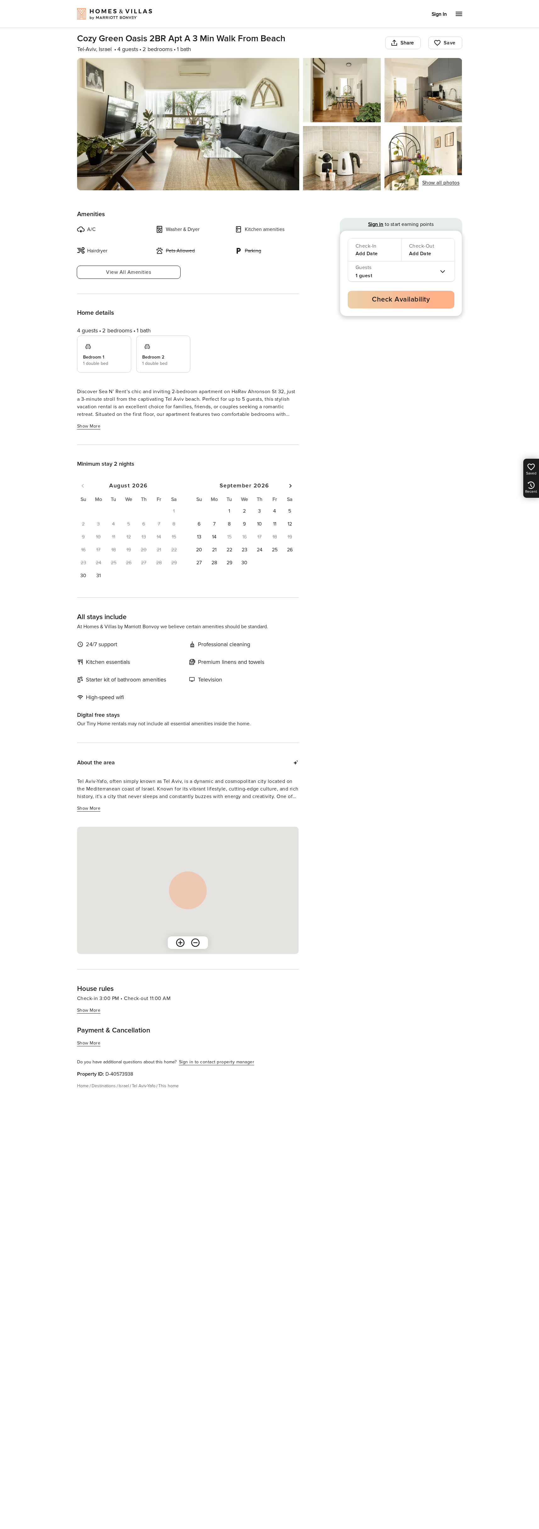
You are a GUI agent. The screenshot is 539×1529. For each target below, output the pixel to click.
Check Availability (401, 299)
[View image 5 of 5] (423, 158)
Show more (89, 426)
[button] (83, 575)
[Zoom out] (195, 943)
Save (450, 43)
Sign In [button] (439, 14)
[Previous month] (82, 486)
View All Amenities (128, 272)
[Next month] (290, 486)
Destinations (104, 1086)
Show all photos (441, 183)
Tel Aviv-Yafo (143, 1086)
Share (407, 43)
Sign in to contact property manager (217, 1062)
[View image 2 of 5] (342, 90)
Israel (124, 1086)
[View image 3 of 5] (423, 90)
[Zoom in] (180, 943)
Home (83, 1086)
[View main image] (188, 124)
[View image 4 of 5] (342, 158)
